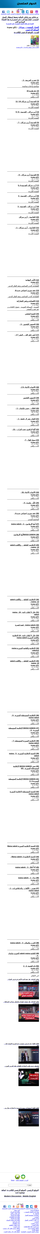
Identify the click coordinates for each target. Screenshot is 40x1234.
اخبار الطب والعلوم (14, 1225)
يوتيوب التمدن (35, 1223)
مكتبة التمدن (35, 1225)
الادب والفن (34, 97)
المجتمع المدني (33, 519)
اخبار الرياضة (16, 1222)
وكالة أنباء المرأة (15, 1212)
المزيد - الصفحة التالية (22, 1180)
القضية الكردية (33, 107)
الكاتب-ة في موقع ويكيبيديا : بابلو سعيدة (27, 47)
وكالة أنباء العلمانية (14, 1217)
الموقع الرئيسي (32, 30)
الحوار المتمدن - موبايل (28, 27)
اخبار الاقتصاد (16, 1223)
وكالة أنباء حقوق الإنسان (13, 1220)
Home (12, 1180)
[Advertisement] (20, 62)
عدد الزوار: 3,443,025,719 (31, 1227)
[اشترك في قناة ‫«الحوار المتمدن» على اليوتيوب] (20, 23)
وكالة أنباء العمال (15, 1218)
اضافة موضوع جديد (33, 1228)
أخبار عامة (17, 1210)
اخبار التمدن (16, 1227)
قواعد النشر (35, 1218)
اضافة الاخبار (35, 1230)
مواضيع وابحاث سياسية (30, 86)
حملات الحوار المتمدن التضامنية (30, 1231)
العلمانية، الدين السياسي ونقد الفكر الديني (23, 286)
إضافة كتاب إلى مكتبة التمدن (12, 1231)
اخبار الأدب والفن (15, 1213)
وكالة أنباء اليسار (15, 1215)
